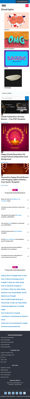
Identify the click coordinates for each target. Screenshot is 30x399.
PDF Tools (3, 357)
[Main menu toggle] (27, 5)
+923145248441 (17, 384)
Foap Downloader (5, 344)
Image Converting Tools (7, 352)
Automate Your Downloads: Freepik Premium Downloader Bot (14, 325)
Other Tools (4, 359)
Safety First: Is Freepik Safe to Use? (14, 276)
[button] (22, 1)
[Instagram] (13, 393)
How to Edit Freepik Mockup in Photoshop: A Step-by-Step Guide (14, 301)
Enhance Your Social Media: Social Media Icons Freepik (13, 294)
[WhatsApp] (24, 393)
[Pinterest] (17, 393)
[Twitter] (9, 393)
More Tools (3, 362)
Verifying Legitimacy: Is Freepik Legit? (12, 308)
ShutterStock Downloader (7, 337)
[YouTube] (21, 393)
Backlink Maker (4, 370)
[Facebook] (5, 393)
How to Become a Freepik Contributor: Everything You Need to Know (14, 316)
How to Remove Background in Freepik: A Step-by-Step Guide (12, 280)
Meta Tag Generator (6, 372)
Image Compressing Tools (7, 355)
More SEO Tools (5, 377)
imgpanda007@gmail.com (16, 382)
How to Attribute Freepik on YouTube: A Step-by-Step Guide (13, 287)
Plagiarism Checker (5, 367)
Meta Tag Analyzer (5, 374)
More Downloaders (5, 347)
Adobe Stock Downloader (7, 342)
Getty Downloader (5, 340)
